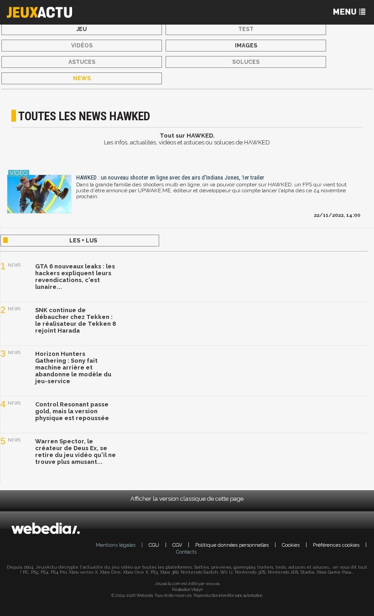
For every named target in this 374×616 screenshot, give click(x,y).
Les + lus (83, 240)
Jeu (82, 29)
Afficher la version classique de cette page (187, 498)
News (82, 78)
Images (246, 45)
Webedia (212, 583)
